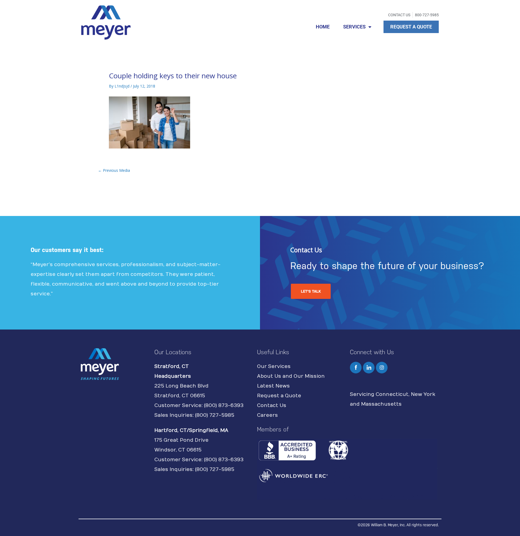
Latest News (273, 386)
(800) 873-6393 (223, 405)
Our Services (274, 366)
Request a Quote (279, 396)
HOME (323, 27)
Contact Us (271, 405)
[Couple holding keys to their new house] (149, 122)
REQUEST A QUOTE (411, 27)
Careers (267, 415)
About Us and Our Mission (291, 376)
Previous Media (114, 170)
